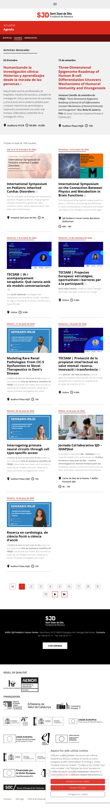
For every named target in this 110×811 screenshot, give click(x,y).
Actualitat (9, 25)
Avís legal (20, 799)
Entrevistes (30, 38)
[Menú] (55, 4)
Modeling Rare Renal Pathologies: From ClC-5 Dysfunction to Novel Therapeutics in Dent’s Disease (25, 365)
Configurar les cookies (78, 794)
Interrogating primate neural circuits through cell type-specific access (28, 449)
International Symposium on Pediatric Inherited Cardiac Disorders (27, 187)
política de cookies (66, 774)
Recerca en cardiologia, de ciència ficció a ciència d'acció (27, 536)
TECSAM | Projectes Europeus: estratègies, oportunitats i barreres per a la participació (79, 278)
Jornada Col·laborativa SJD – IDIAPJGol (80, 447)
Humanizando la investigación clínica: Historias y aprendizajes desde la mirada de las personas (23, 75)
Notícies (7, 38)
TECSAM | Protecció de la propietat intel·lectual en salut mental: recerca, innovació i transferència (78, 363)
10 (45, 594)
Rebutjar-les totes (78, 787)
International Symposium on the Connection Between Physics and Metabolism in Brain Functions (80, 189)
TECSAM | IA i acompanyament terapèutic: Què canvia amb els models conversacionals (28, 280)
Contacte (100, 632)
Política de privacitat (36, 799)
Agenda (18, 38)
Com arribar (55, 645)
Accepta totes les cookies (77, 781)
